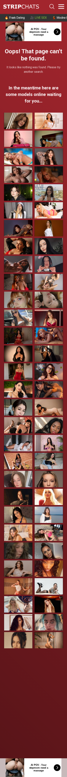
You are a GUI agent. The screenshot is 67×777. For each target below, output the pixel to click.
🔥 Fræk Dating (15, 17)
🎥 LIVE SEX (38, 17)
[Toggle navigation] (61, 6)
